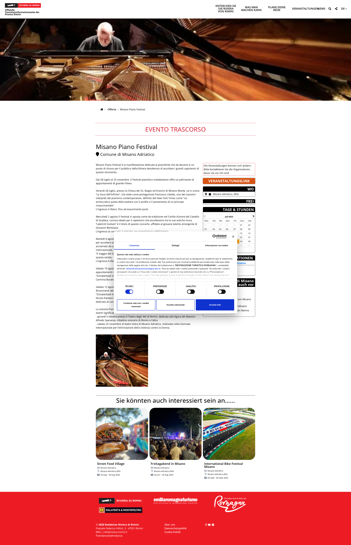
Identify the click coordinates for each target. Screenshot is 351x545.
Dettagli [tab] (175, 245)
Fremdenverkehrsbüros (109, 535)
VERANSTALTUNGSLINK (229, 180)
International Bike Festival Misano (223, 465)
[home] (101, 109)
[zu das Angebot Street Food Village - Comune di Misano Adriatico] (122, 434)
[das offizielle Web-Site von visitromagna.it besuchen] (230, 504)
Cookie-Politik (172, 532)
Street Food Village (110, 463)
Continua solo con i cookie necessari (136, 305)
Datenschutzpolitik (175, 528)
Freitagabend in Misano (168, 463)
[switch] (160, 291)
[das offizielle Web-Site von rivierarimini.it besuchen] (121, 498)
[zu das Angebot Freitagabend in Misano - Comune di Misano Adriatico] (175, 434)
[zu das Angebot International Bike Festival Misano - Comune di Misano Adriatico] (229, 434)
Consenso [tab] (134, 245)
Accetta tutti (215, 305)
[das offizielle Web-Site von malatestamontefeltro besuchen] (121, 512)
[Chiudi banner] (233, 236)
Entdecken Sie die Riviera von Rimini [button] (226, 9)
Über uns (169, 524)
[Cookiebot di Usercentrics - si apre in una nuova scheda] (215, 236)
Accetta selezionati (175, 305)
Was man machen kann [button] (251, 9)
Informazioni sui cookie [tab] (216, 245)
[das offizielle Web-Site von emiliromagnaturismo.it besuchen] (175, 500)
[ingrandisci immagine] (122, 360)
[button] (330, 9)
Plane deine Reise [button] (277, 9)
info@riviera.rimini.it (115, 532)
